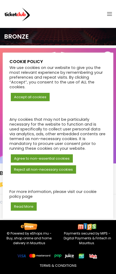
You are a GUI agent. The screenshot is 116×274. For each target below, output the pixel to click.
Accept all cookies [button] (30, 97)
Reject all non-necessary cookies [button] (43, 169)
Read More (23, 206)
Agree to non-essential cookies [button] (42, 158)
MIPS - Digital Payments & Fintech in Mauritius (87, 238)
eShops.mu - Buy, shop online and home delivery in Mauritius (29, 238)
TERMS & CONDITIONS (58, 265)
